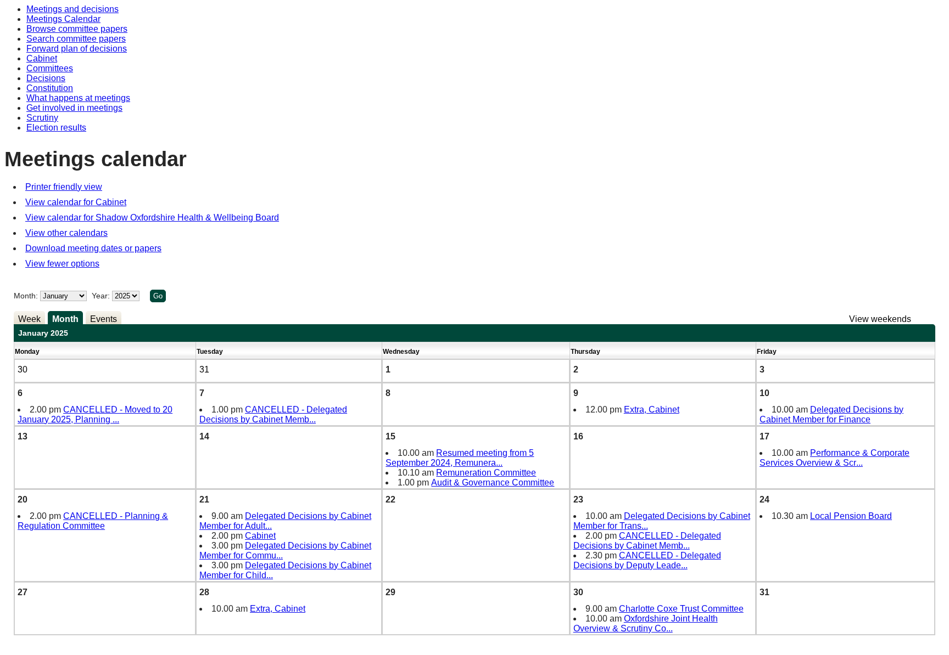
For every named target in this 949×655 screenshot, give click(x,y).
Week (29, 319)
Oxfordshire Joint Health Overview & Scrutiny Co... (645, 623)
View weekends (880, 319)
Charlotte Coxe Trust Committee (681, 608)
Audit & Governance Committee (492, 482)
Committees (49, 68)
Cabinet (41, 58)
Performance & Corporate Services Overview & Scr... (834, 457)
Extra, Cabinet (651, 409)
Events (103, 319)
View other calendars (66, 233)
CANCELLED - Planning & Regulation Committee (93, 520)
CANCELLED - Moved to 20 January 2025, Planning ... (95, 414)
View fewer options (62, 263)
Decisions (45, 78)
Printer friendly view (63, 186)
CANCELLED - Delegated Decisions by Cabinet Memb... (273, 414)
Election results (56, 127)
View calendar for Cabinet (75, 202)
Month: (26, 295)
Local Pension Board (851, 516)
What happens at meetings (78, 98)
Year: (102, 295)
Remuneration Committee (486, 472)
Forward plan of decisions (76, 48)
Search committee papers (76, 38)
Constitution (49, 88)
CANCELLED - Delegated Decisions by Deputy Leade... (647, 560)
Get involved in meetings (74, 107)
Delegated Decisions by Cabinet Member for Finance (831, 414)
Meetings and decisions (72, 9)
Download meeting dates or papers (93, 248)
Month (65, 319)
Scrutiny (42, 117)
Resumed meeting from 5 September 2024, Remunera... (460, 457)
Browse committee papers (76, 28)
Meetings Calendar (63, 19)
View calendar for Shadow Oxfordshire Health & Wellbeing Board (152, 217)
